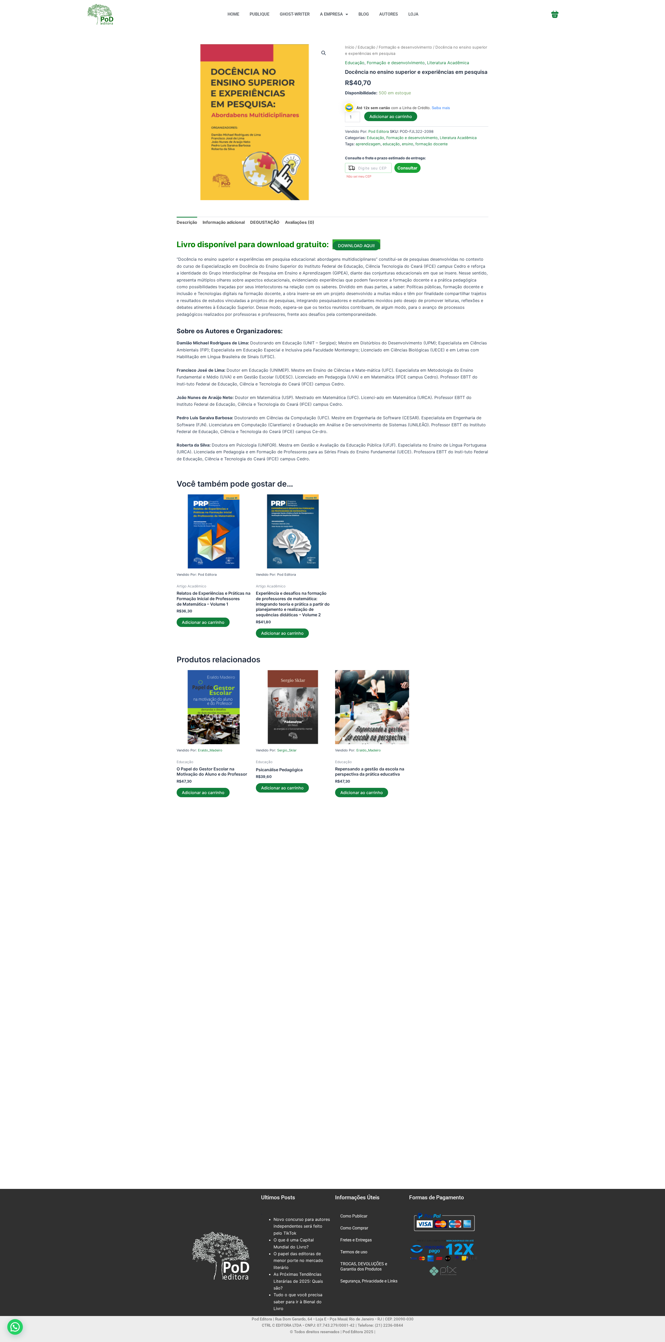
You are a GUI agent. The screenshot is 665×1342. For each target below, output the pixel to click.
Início (349, 47)
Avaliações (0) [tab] (299, 222)
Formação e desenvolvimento (405, 47)
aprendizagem (368, 144)
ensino (407, 144)
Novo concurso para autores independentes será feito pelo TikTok (302, 1226)
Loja (413, 14)
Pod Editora (378, 131)
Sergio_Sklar (287, 750)
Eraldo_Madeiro (210, 750)
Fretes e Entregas (356, 1240)
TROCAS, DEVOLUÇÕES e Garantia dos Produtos (363, 1266)
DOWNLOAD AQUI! (356, 245)
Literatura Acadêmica (448, 62)
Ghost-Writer (295, 14)
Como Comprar (354, 1228)
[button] (323, 53)
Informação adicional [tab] (224, 222)
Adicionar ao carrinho (390, 116)
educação (391, 144)
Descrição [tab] (187, 222)
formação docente (431, 144)
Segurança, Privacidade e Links (368, 1281)
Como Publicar (353, 1216)
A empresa (331, 14)
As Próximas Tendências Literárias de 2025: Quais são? (298, 1281)
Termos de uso (353, 1251)
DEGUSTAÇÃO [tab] (265, 222)
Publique (259, 14)
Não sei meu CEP (359, 176)
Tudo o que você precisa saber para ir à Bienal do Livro (298, 1301)
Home (233, 14)
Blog (363, 14)
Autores (388, 14)
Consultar (407, 168)
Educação (366, 47)
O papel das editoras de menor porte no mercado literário (298, 1260)
